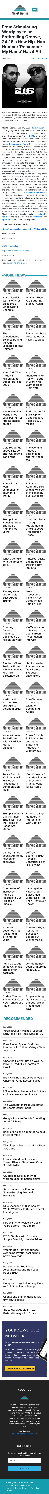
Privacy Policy (21, 1488)
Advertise (35, 1488)
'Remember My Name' (18, 144)
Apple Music (7, 219)
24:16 (31, 136)
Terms (8, 1488)
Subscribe (24, 1468)
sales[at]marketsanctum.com (24, 1434)
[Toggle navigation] (34, 9)
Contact (10, 1491)
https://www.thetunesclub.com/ (15, 251)
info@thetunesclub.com (12, 246)
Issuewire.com (38, 128)
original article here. (18, 263)
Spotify (43, 214)
